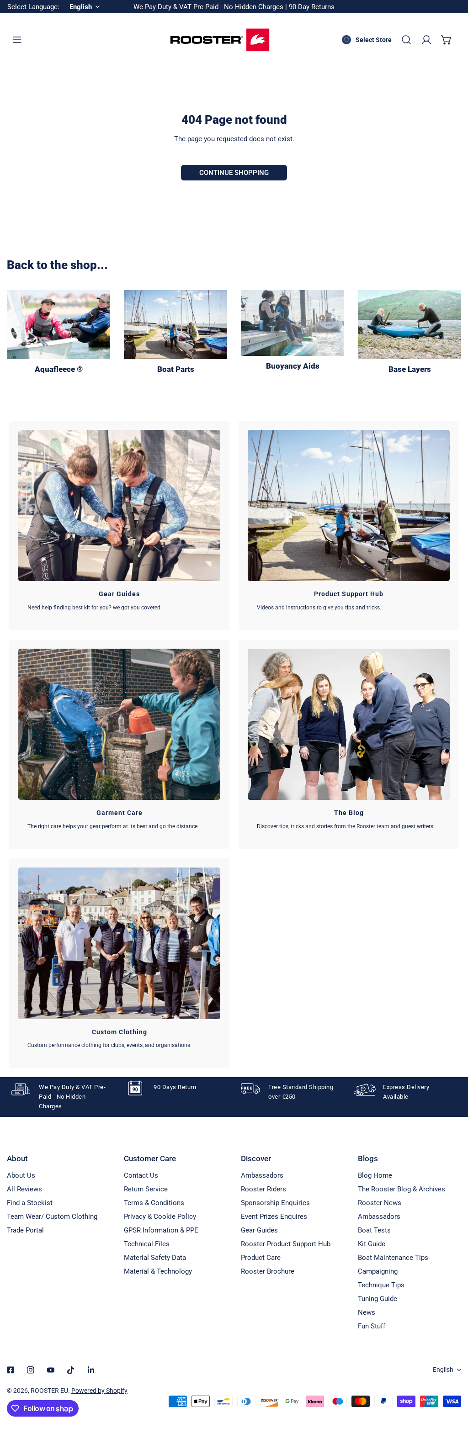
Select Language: (33, 7)
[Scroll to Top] (451, 1395)
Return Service (146, 1189)
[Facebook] (10, 1370)
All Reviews (24, 1189)
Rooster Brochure (267, 1271)
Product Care (261, 1258)
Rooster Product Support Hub (285, 1244)
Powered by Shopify (99, 1390)
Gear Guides (259, 1230)
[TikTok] (71, 1370)
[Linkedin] (91, 1370)
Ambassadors (262, 1175)
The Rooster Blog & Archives (401, 1189)
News (366, 1312)
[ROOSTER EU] (220, 40)
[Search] (406, 40)
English (443, 1369)
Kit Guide (371, 1244)
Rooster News (379, 1203)
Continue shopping (234, 173)
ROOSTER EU (49, 1390)
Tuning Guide (377, 1299)
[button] (446, 40)
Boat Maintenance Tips (393, 1258)
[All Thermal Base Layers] (409, 324)
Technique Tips (381, 1285)
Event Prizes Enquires (274, 1216)
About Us (21, 1175)
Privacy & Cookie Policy (160, 1216)
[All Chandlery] (175, 324)
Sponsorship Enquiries (275, 1203)
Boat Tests (374, 1230)
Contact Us (141, 1175)
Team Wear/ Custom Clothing (52, 1216)
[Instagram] (31, 1370)
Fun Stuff (371, 1326)
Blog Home (375, 1175)
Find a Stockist (30, 1203)
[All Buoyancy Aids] (292, 322)
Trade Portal (25, 1230)
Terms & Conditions (154, 1203)
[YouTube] (51, 1370)
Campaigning (378, 1271)
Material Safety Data (155, 1258)
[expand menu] (16, 39)
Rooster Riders (263, 1189)
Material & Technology (158, 1271)
